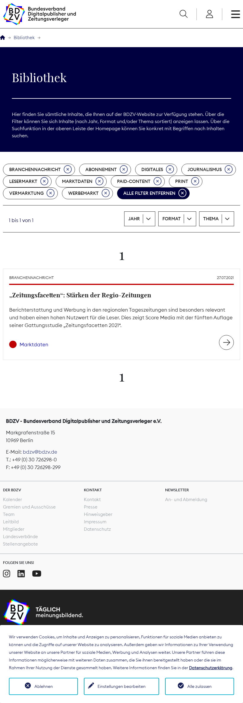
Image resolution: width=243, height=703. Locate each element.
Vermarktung (26, 193)
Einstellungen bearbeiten (121, 686)
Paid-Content (134, 181)
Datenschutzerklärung (210, 667)
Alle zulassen (199, 686)
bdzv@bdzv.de (40, 452)
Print (181, 181)
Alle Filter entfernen (149, 193)
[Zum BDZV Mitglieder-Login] (209, 14)
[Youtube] (36, 573)
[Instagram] (6, 573)
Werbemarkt (83, 193)
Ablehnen (43, 686)
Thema (211, 218)
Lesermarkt (23, 181)
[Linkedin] (21, 573)
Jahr (134, 218)
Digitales (152, 169)
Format (171, 218)
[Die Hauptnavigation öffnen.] (235, 14)
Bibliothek (24, 37)
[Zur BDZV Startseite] (2, 37)
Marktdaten (77, 181)
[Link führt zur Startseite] (39, 14)
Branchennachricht (35, 169)
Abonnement (101, 169)
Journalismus (205, 169)
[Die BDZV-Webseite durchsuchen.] (183, 14)
